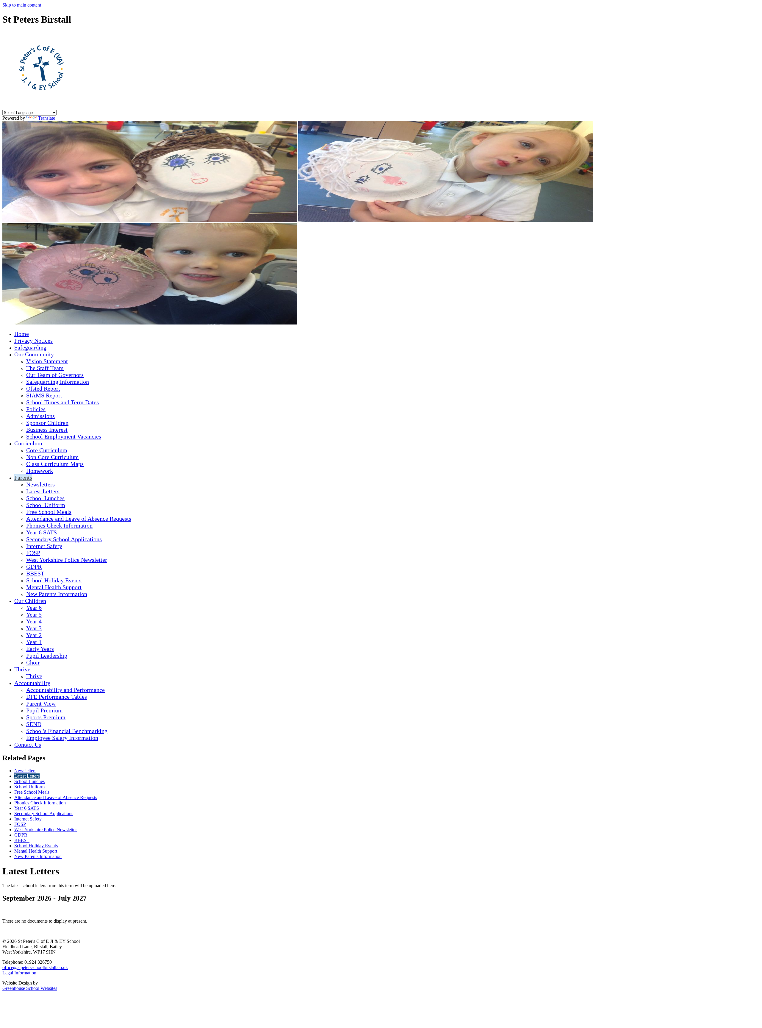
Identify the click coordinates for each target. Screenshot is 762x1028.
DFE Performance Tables (56, 696)
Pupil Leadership (46, 655)
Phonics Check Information (59, 525)
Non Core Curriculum (52, 457)
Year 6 (34, 607)
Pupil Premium (44, 710)
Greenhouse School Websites (29, 988)
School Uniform (45, 505)
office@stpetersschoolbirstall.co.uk (35, 967)
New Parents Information (56, 594)
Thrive (22, 669)
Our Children (30, 601)
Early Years (40, 648)
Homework (39, 470)
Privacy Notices (33, 340)
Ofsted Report (43, 388)
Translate (46, 118)
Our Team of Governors (55, 375)
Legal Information (19, 972)
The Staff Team (45, 368)
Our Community (34, 354)
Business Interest (47, 429)
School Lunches (45, 498)
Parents (23, 477)
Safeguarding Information (57, 381)
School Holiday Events (54, 580)
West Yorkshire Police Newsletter (66, 559)
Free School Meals (48, 511)
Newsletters (40, 484)
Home (21, 333)
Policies (36, 409)
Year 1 (34, 642)
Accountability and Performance (65, 690)
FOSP (33, 553)
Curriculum (28, 443)
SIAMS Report (44, 395)
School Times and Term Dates (62, 402)
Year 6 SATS (41, 532)
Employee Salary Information (62, 737)
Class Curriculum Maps (55, 464)
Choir (33, 662)
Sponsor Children (47, 422)
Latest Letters (43, 491)
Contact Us (27, 744)
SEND (33, 724)
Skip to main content (21, 4)
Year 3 (34, 628)
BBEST (35, 573)
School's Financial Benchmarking (66, 731)
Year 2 (34, 635)
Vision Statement (47, 361)
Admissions (40, 416)
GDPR (34, 566)
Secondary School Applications (64, 539)
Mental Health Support (54, 587)
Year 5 (34, 614)
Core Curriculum (46, 450)
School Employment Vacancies (63, 436)
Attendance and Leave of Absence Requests (78, 518)
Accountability (32, 683)
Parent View (41, 703)
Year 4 (34, 621)
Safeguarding (30, 347)
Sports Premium (45, 717)
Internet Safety (44, 546)
